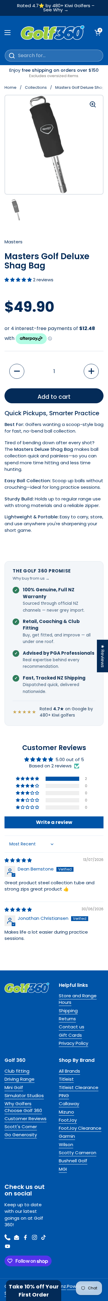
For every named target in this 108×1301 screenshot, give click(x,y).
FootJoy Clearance (80, 1128)
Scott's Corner (20, 1126)
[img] (18, 860)
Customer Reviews (25, 1118)
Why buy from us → (31, 578)
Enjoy (54, 73)
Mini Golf (13, 1087)
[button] (18, 280)
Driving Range (19, 1079)
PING (64, 1095)
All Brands (69, 1071)
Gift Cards (70, 1035)
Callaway (69, 1103)
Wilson (66, 1144)
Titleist (66, 1079)
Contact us (71, 1027)
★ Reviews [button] (103, 656)
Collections (36, 87)
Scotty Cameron (77, 1152)
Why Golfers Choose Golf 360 (23, 1106)
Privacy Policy (73, 1043)
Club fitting (16, 1071)
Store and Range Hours (78, 998)
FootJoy (68, 1120)
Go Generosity (20, 1134)
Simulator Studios (24, 1095)
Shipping (68, 1010)
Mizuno (66, 1112)
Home (10, 87)
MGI (63, 1169)
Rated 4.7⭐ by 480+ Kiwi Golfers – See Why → (55, 8)
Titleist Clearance (78, 1087)
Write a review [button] (54, 822)
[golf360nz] (52, 33)
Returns (67, 1019)
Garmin (67, 1136)
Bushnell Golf (73, 1161)
